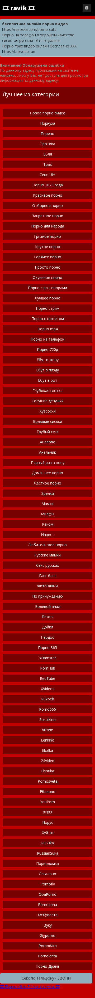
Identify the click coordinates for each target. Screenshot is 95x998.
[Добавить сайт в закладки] (87, 8)
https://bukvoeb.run (18, 51)
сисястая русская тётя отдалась (31, 40)
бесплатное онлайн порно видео (35, 23)
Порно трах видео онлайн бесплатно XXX (39, 46)
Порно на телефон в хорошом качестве (38, 34)
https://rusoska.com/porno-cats (29, 29)
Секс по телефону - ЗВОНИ (46, 978)
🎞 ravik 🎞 (19, 8)
